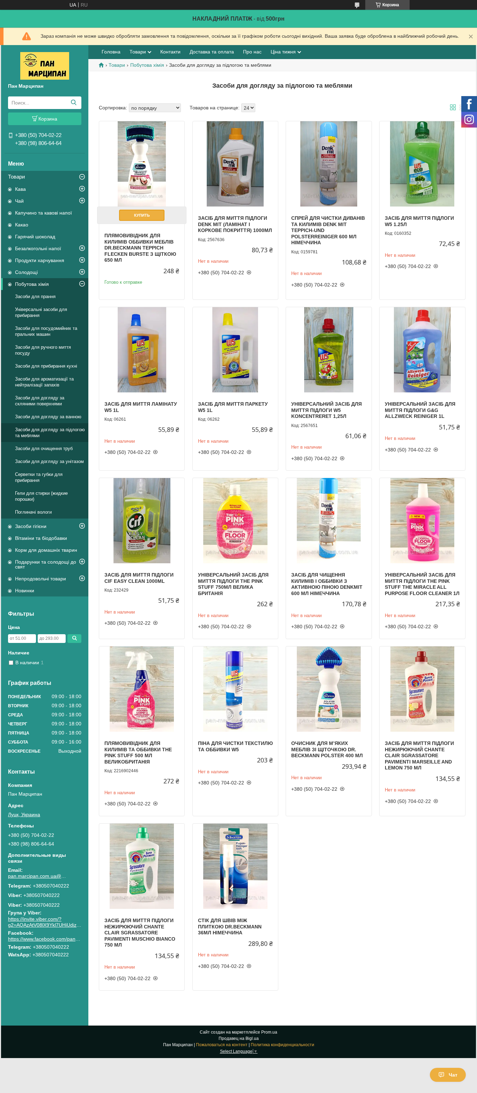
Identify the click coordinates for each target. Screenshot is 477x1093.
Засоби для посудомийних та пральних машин (46, 331)
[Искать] (73, 102)
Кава (20, 189)
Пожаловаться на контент (222, 1044)
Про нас (252, 52)
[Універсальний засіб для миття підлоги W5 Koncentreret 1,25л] (328, 349)
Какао (21, 224)
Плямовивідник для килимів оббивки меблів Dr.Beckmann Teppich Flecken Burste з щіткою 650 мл (140, 248)
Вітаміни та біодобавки (41, 538)
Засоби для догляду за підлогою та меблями (50, 432)
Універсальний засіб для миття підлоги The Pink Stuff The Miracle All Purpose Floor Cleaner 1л (422, 584)
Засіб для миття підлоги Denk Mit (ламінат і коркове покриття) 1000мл (235, 224)
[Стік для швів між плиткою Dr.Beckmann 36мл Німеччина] (235, 866)
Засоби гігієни (30, 526)
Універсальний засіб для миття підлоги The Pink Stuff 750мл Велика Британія (233, 584)
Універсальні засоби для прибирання (41, 312)
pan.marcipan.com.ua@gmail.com (37, 876)
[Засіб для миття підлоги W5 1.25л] (422, 164)
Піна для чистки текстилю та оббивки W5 (235, 746)
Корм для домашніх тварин (46, 550)
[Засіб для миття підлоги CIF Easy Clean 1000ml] (141, 520)
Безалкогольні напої (38, 248)
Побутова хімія (32, 284)
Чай (19, 201)
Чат (453, 1075)
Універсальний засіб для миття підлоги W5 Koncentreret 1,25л (326, 410)
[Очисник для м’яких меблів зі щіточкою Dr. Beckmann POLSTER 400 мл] (328, 689)
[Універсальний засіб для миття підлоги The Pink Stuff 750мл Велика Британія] (235, 520)
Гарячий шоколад (35, 236)
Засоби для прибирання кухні (46, 366)
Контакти (170, 52)
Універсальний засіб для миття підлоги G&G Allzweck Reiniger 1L (420, 410)
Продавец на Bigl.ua (239, 1038)
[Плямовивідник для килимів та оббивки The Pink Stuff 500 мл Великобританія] (141, 689)
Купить (142, 215)
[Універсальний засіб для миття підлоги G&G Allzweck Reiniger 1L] (422, 349)
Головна (111, 52)
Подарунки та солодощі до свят (45, 564)
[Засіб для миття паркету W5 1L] (235, 349)
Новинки (24, 590)
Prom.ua (269, 1032)
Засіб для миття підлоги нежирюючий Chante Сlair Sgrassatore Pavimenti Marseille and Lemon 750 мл (419, 755)
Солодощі (26, 272)
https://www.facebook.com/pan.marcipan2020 (58, 939)
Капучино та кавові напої (43, 213)
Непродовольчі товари (40, 578)
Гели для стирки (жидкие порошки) (41, 496)
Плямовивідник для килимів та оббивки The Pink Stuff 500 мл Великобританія (138, 752)
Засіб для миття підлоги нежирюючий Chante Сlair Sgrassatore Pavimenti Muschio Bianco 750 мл (139, 933)
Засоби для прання (35, 296)
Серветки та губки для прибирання (39, 477)
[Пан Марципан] (44, 65)
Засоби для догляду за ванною (48, 416)
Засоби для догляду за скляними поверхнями (39, 400)
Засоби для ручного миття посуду (43, 350)
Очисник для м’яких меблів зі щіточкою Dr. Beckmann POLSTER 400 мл (327, 749)
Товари (16, 177)
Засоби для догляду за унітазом (49, 461)
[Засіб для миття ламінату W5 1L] (141, 349)
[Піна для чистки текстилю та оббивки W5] (235, 689)
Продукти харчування (39, 260)
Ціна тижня (283, 52)
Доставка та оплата (212, 52)
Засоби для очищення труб (44, 448)
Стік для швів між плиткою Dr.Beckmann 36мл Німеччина (230, 926)
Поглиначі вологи (33, 512)
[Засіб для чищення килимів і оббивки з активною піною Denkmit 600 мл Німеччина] (328, 520)
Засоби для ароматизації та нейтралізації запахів (44, 382)
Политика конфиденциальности (282, 1044)
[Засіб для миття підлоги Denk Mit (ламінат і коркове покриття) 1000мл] (235, 164)
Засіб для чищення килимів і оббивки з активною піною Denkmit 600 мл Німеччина (326, 584)
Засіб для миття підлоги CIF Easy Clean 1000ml (139, 578)
